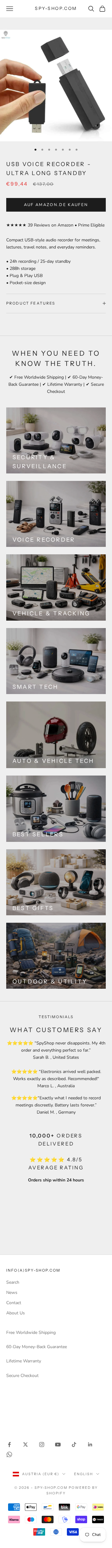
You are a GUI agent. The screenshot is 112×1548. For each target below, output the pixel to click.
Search (12, 1282)
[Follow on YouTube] (58, 1444)
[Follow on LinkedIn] (90, 1444)
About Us (15, 1313)
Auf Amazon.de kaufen (56, 205)
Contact (13, 1303)
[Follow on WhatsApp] (9, 1454)
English (83, 1474)
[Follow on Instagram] (42, 1444)
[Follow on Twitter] (25, 1444)
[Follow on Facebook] (9, 1444)
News (11, 1292)
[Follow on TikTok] (74, 1444)
